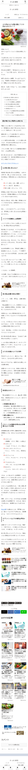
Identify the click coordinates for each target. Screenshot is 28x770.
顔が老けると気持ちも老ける (11, 97)
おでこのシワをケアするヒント (10, 163)
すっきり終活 (14, 2)
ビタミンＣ (5, 605)
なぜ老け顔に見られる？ (12, 99)
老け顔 (11, 605)
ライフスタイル (20, 762)
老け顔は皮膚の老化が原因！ (13, 104)
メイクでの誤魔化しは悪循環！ (13, 102)
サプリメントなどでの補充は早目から (15, 115)
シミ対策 (5, 602)
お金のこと (7, 765)
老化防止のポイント (11, 108)
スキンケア (11, 602)
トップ (7, 762)
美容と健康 (18, 602)
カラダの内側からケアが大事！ (13, 106)
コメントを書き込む (14, 744)
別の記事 (3, 509)
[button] (25, 415)
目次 (12, 94)
